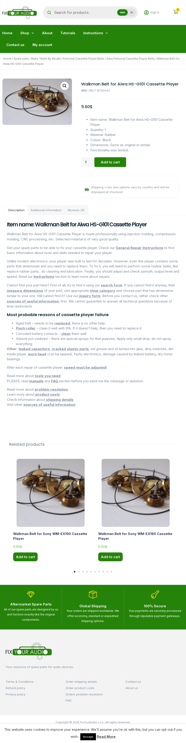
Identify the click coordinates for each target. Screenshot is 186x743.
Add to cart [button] (25, 557)
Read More (106, 736)
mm (122, 12)
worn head (37, 354)
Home (7, 33)
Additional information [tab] (46, 210)
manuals (36, 381)
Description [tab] (16, 210)
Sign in (154, 12)
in (131, 12)
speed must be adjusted (85, 367)
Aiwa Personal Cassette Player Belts (130, 58)
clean (66, 334)
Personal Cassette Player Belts (83, 58)
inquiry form (89, 296)
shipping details (59, 399)
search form (111, 285)
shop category (102, 290)
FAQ (55, 381)
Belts (34, 58)
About (47, 33)
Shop (24, 33)
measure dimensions (25, 290)
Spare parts (21, 58)
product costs (47, 394)
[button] (65, 86)
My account (42, 45)
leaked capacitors (34, 349)
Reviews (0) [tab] (76, 210)
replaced (62, 323)
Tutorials (67, 33)
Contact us (15, 45)
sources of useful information (33, 301)
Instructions (93, 33)
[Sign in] (146, 13)
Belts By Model (50, 58)
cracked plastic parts (70, 349)
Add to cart (110, 162)
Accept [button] (88, 736)
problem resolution (51, 389)
